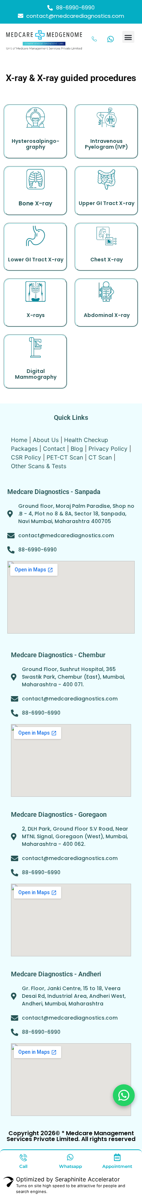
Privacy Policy (107, 448)
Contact (54, 448)
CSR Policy (26, 457)
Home (19, 439)
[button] (128, 37)
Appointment (117, 1166)
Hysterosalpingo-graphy (35, 144)
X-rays (36, 315)
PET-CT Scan (65, 457)
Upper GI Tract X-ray (106, 203)
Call (23, 1166)
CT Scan (100, 457)
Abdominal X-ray (107, 315)
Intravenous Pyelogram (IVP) (106, 144)
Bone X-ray (35, 203)
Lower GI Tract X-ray (35, 259)
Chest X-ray (106, 259)
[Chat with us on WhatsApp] (124, 1095)
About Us (46, 439)
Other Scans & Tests (38, 466)
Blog (77, 448)
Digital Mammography (35, 374)
